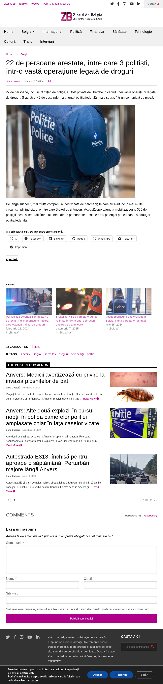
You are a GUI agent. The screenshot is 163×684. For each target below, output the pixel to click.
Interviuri (47, 41)
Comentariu (15, 542)
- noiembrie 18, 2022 (31, 430)
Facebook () (150, 515)
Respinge (121, 675)
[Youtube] (132, 4)
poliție (90, 354)
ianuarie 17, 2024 (34, 81)
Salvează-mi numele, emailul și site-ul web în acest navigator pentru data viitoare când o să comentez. (77, 609)
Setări (144, 675)
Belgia (26, 32)
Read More (89, 398)
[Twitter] (112, 4)
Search (152, 4)
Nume (11, 578)
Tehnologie (143, 32)
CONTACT (23, 4)
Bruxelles (50, 354)
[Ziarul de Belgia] (81, 17)
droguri (63, 354)
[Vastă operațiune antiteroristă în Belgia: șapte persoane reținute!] (129, 301)
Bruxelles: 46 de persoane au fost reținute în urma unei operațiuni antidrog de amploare (77, 320)
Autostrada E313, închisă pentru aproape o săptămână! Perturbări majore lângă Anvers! (47, 463)
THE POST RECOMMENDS (28, 365)
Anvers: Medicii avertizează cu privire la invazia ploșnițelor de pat (55, 378)
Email (89, 578)
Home (9, 32)
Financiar (97, 32)
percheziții (77, 354)
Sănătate (119, 32)
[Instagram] (124, 4)
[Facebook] (118, 4)
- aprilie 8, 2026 (28, 476)
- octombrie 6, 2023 (30, 387)
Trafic (27, 41)
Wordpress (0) (133, 515)
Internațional (52, 32)
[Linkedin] (138, 4)
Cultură (10, 41)
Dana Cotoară (13, 81)
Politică (76, 32)
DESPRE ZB (10, 4)
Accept (97, 675)
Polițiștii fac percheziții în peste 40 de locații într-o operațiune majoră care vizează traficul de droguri (27, 320)
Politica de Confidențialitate (57, 4)
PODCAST (36, 4)
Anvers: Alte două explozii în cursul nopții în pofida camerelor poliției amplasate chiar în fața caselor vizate (52, 417)
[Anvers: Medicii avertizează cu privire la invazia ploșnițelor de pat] (133, 387)
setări (34, 680)
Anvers (25, 354)
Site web (12, 593)
